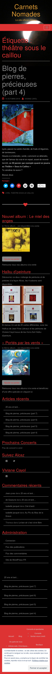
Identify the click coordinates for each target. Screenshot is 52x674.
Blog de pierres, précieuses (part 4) (21, 432)
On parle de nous (15, 641)
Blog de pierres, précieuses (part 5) (21, 426)
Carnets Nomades (26, 10)
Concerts (38, 633)
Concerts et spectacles (35, 629)
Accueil (11, 636)
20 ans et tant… (13, 406)
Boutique (39, 644)
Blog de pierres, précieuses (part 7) (21, 413)
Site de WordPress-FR (16, 559)
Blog (20, 636)
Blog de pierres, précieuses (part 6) (21, 419)
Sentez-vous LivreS (38, 636)
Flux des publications (15, 546)
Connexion (10, 540)
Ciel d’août (29, 506)
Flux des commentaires (16, 553)
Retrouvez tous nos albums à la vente (19, 264)
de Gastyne (11, 499)
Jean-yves (10, 493)
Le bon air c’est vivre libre (30, 522)
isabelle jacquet (12, 506)
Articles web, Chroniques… (18, 646)
